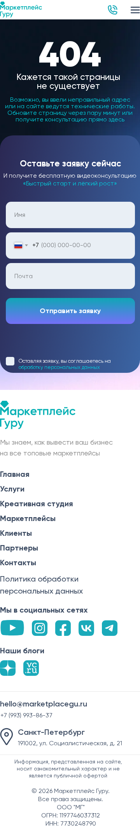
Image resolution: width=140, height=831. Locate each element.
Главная (15, 474)
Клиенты (16, 533)
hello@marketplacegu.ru (43, 703)
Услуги (12, 488)
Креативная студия (36, 503)
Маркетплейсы (28, 518)
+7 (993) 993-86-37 (26, 715)
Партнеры (19, 547)
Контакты (18, 562)
